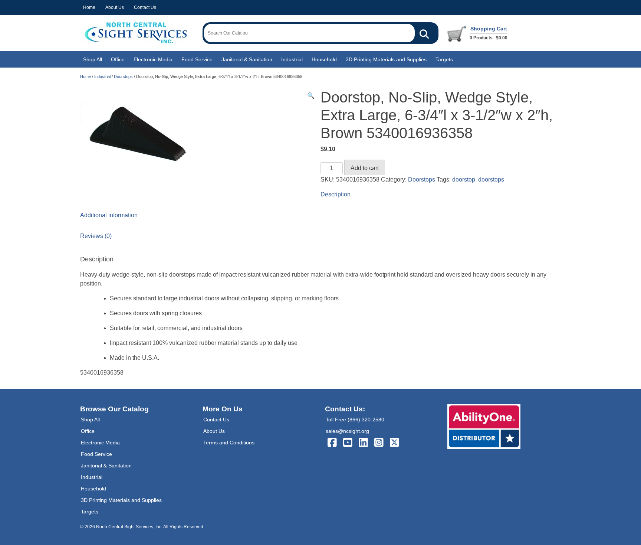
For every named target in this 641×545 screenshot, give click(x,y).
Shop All (92, 59)
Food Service (197, 59)
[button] (311, 95)
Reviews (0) (96, 236)
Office (118, 59)
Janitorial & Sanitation (246, 59)
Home (89, 7)
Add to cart (365, 168)
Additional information (109, 215)
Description (335, 194)
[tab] (320, 194)
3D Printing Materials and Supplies (386, 59)
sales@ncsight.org (347, 431)
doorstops (491, 179)
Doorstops (123, 76)
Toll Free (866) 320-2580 (355, 419)
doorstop (463, 179)
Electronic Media (153, 59)
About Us (114, 7)
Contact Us (145, 7)
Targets (444, 59)
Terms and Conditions (228, 443)
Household (324, 59)
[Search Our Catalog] (424, 33)
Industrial (292, 59)
